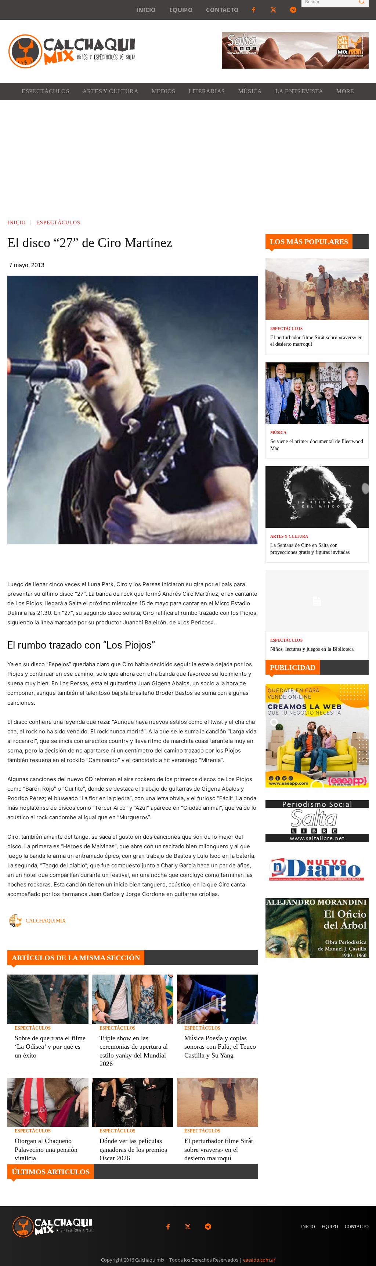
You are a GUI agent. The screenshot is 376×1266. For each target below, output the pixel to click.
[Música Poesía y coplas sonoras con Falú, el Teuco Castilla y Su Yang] (217, 999)
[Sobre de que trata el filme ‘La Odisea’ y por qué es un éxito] (47, 999)
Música (278, 433)
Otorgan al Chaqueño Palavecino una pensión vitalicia (46, 1149)
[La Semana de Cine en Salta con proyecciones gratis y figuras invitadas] (317, 497)
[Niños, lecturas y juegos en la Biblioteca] (317, 601)
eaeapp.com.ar (259, 1259)
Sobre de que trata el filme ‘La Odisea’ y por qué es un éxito (50, 1046)
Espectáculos (58, 222)
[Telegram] (293, 10)
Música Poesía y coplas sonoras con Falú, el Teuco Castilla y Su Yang (220, 1046)
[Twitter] (273, 10)
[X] (146, 561)
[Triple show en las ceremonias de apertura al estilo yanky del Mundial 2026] (132, 999)
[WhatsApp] (163, 561)
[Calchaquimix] (17, 920)
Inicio (16, 222)
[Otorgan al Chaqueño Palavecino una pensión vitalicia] (47, 1102)
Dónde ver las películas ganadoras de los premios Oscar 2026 (133, 1149)
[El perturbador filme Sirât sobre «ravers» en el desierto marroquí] (217, 1102)
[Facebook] (253, 10)
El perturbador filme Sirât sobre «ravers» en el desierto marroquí (218, 1149)
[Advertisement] (188, 155)
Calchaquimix (46, 921)
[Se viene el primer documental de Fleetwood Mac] (317, 393)
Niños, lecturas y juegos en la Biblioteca (312, 649)
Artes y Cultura (289, 536)
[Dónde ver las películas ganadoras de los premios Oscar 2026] (132, 1102)
